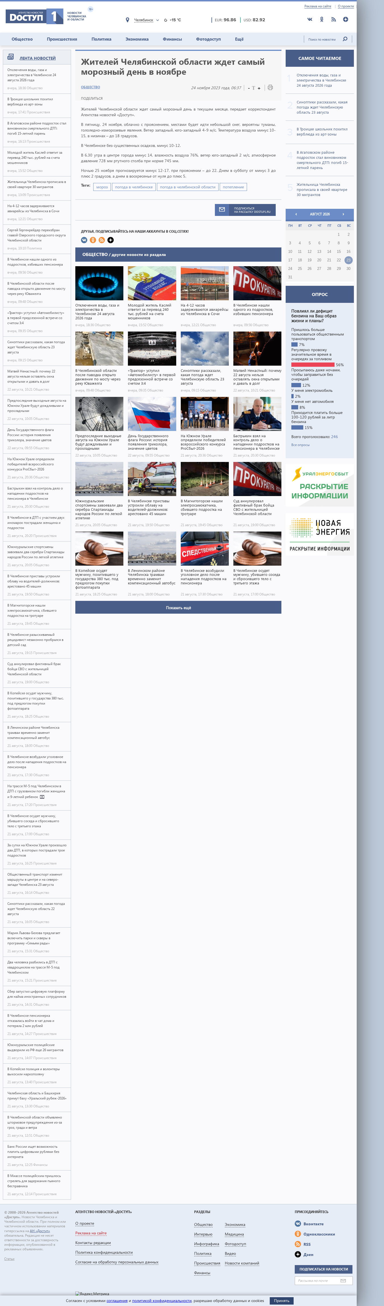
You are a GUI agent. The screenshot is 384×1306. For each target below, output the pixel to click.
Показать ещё (178, 607)
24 (290, 269)
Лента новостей (38, 58)
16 (348, 252)
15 (339, 252)
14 (329, 252)
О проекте (346, 6)
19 (310, 260)
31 (290, 277)
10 (290, 252)
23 (348, 260)
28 (329, 269)
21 (329, 260)
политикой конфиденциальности (162, 1300)
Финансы (172, 39)
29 (339, 269)
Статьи (9, 1259)
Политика (101, 39)
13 (319, 252)
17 (290, 260)
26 (310, 269)
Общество (22, 39)
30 (348, 269)
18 (300, 260)
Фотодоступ (208, 39)
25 (300, 269)
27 (319, 269)
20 (319, 260)
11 (300, 252)
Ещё (239, 39)
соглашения (117, 1300)
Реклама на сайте (317, 6)
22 (339, 260)
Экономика (137, 39)
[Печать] (270, 88)
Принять (281, 1300)
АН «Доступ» (40, 1231)
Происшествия (62, 39)
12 (310, 252)
